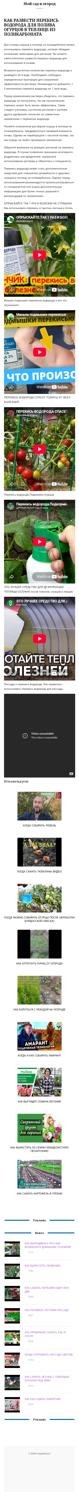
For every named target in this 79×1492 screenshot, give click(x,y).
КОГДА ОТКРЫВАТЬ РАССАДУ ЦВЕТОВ (49, 1354)
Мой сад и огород (39, 4)
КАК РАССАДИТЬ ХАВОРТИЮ (43, 1399)
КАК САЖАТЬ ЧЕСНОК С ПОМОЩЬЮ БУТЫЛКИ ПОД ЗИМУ (47, 1378)
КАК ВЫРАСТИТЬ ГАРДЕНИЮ (42, 1265)
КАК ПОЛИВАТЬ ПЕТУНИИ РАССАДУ (47, 1310)
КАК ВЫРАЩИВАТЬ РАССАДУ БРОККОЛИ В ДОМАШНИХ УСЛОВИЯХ (48, 1245)
